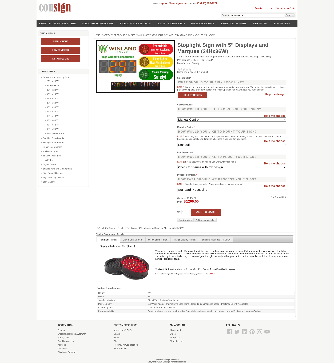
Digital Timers (49, 164)
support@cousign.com (172, 3)
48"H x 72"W (52, 125)
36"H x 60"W (52, 103)
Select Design (184, 78)
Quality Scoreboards (171, 23)
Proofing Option (185, 152)
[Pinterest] (252, 334)
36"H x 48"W (52, 98)
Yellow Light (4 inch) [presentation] (158, 239)
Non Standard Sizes (56, 133)
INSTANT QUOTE (60, 59)
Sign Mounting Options (53, 177)
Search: (225, 15)
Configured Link (278, 197)
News (116, 337)
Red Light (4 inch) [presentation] (108, 239)
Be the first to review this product (192, 72)
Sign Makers (282, 23)
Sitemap (61, 330)
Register (259, 8)
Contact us (63, 348)
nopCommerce (172, 360)
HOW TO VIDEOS (60, 50)
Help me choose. (275, 115)
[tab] (108, 239)
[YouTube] (267, 334)
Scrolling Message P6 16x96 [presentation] (216, 239)
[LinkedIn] (245, 334)
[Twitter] (237, 334)
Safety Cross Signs (233, 23)
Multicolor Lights (202, 23)
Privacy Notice (64, 337)
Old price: (181, 198)
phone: (193, 3)
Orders (173, 334)
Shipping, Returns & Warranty (72, 334)
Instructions (60, 41)
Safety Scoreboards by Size (57, 23)
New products (120, 348)
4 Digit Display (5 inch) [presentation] (184, 239)
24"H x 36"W (53, 85)
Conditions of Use (66, 341)
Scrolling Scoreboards (97, 23)
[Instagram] (260, 334)
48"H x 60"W (52, 120)
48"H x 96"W (52, 129)
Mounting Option (185, 127)
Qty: (179, 212)
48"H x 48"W (52, 116)
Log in (269, 8)
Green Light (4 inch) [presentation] (132, 239)
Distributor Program (67, 352)
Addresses (175, 337)
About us (62, 345)
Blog (116, 341)
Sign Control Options (52, 173)
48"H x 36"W (52, 112)
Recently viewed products (126, 345)
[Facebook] (230, 334)
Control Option (184, 105)
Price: (180, 202)
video (212, 274)
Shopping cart (176, 341)
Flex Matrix (260, 23)
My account (175, 330)
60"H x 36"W (52, 107)
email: (156, 3)
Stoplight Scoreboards (135, 23)
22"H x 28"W (52, 81)
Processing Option (186, 175)
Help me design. (275, 94)
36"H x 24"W (52, 94)
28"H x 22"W (52, 90)
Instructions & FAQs (123, 330)
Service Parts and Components (57, 169)
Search (117, 334)
